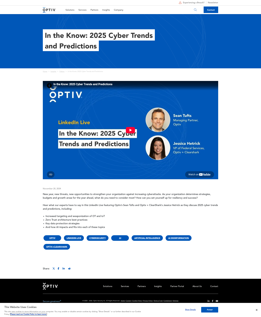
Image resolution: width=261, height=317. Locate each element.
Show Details (190, 310)
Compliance (168, 301)
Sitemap (175, 301)
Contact (211, 10)
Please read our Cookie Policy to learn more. (28, 314)
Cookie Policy (137, 301)
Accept (210, 310)
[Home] (49, 10)
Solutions (70, 10)
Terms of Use (158, 301)
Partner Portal (177, 286)
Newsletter (213, 3)
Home (45, 71)
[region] (130, 310)
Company (118, 10)
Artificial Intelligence (147, 238)
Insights (106, 10)
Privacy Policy (148, 301)
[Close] (257, 310)
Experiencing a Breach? (193, 3)
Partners (94, 10)
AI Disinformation (178, 238)
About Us (197, 286)
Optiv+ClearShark (56, 246)
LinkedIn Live (74, 238)
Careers (128, 301)
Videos (61, 71)
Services (82, 10)
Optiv (52, 238)
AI (120, 238)
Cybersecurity (97, 238)
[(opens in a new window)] (207, 301)
